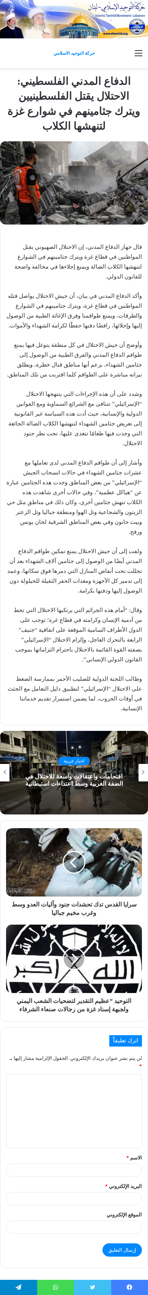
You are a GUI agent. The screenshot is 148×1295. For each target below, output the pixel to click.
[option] (74, 772)
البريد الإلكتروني (123, 1186)
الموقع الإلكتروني (124, 1215)
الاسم (134, 1158)
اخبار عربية (74, 761)
